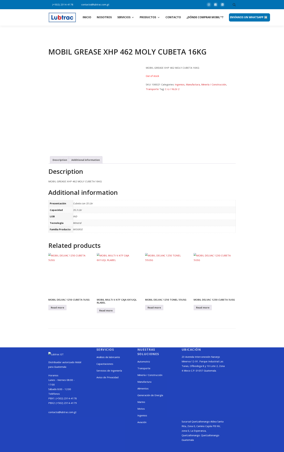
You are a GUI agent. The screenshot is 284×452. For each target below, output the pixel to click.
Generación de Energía (150, 395)
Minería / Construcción (213, 84)
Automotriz (143, 361)
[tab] (60, 160)
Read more (57, 307)
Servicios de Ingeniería (109, 370)
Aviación (141, 422)
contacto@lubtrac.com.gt (95, 4)
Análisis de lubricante (108, 357)
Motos (141, 408)
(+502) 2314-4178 (62, 4)
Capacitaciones (104, 363)
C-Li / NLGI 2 (172, 89)
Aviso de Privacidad (107, 377)
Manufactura (193, 84)
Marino (141, 402)
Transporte (152, 89)
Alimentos (143, 388)
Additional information (85, 159)
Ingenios (180, 84)
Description (60, 159)
